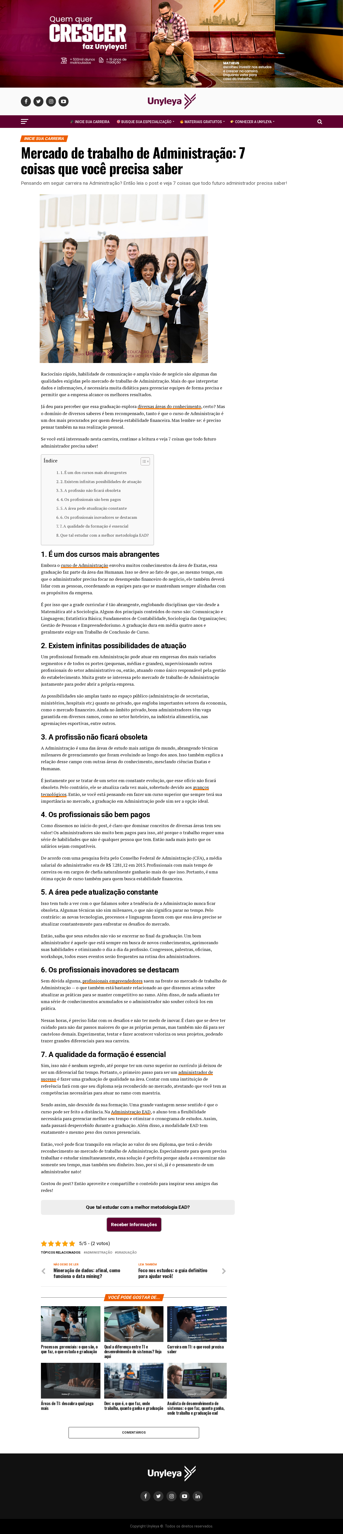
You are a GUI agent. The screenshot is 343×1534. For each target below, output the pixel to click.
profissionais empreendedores (112, 981)
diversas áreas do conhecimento (169, 406)
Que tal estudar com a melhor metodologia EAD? (104, 535)
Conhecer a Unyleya (253, 122)
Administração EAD (131, 1112)
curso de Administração (84, 565)
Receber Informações (134, 1224)
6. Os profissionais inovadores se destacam (98, 517)
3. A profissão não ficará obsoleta (90, 490)
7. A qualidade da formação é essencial (94, 526)
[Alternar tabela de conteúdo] (143, 461)
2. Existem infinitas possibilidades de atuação (100, 481)
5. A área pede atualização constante (93, 508)
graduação (127, 1252)
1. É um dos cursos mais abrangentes (93, 472)
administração (99, 1252)
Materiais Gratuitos (203, 122)
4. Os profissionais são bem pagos (90, 499)
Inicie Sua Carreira (91, 122)
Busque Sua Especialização (146, 122)
